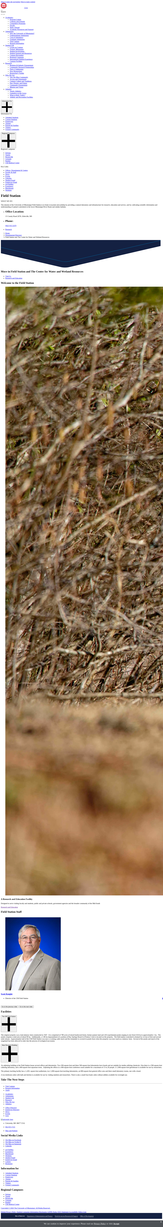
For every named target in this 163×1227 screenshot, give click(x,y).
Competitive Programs (17, 23)
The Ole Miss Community (19, 77)
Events (7, 176)
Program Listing (15, 19)
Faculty (12, 25)
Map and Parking (11, 1131)
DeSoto (8, 153)
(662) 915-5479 (10, 226)
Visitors (8, 127)
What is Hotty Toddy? (17, 95)
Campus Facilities (16, 61)
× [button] (161, 1222)
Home (7, 233)
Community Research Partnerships (22, 67)
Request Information (17, 43)
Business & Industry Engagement (21, 65)
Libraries (8, 178)
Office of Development (87, 1216)
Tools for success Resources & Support (66, 1216)
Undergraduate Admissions (19, 35)
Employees (9, 121)
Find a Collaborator (16, 69)
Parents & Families (12, 125)
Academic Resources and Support (21, 29)
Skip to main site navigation (10, 2)
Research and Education (13, 278)
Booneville (9, 157)
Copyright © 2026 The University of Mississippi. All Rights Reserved (25, 1208)
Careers (8, 1162)
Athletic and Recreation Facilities (21, 97)
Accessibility (73, 1212)
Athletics (8, 89)
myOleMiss (9, 184)
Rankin (7, 161)
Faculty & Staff (10, 172)
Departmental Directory (13, 235)
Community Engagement (18, 85)
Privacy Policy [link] (100, 1224)
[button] (2, 10)
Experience (9, 186)
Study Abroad (15, 27)
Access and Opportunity (18, 79)
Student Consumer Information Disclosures (32, 1212)
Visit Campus (14, 41)
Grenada (8, 159)
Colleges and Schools (17, 21)
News (7, 174)
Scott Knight (6, 994)
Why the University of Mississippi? (22, 33)
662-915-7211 (10, 1127)
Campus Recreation (17, 55)
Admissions (9, 31)
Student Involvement (17, 51)
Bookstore (9, 1164)
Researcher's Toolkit (17, 73)
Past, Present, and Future (18, 83)
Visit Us (8, 276)
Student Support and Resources (21, 53)
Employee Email (11, 182)
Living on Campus (16, 47)
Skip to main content (28, 2)
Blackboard (9, 188)
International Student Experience (21, 59)
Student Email (10, 180)
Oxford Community (12, 129)
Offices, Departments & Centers (16, 170)
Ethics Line (82, 1212)
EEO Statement (63, 1212)
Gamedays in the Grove (18, 93)
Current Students (11, 119)
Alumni (8, 123)
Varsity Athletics (15, 91)
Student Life (9, 45)
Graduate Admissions (17, 39)
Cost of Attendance (16, 37)
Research (8, 63)
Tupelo (7, 155)
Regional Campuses (17, 57)
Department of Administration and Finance (40, 1216)
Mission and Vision (16, 87)
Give (26, 8)
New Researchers (16, 71)
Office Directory (11, 1108)
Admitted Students (11, 117)
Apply (7, 1090)
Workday (8, 190)
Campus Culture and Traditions (21, 81)
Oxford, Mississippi (17, 49)
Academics (9, 17)
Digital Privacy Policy (8, 1212)
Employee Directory (12, 1110)
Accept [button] (116, 1224)
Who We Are (10, 75)
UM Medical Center (12, 163)
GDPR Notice (52, 1212)
